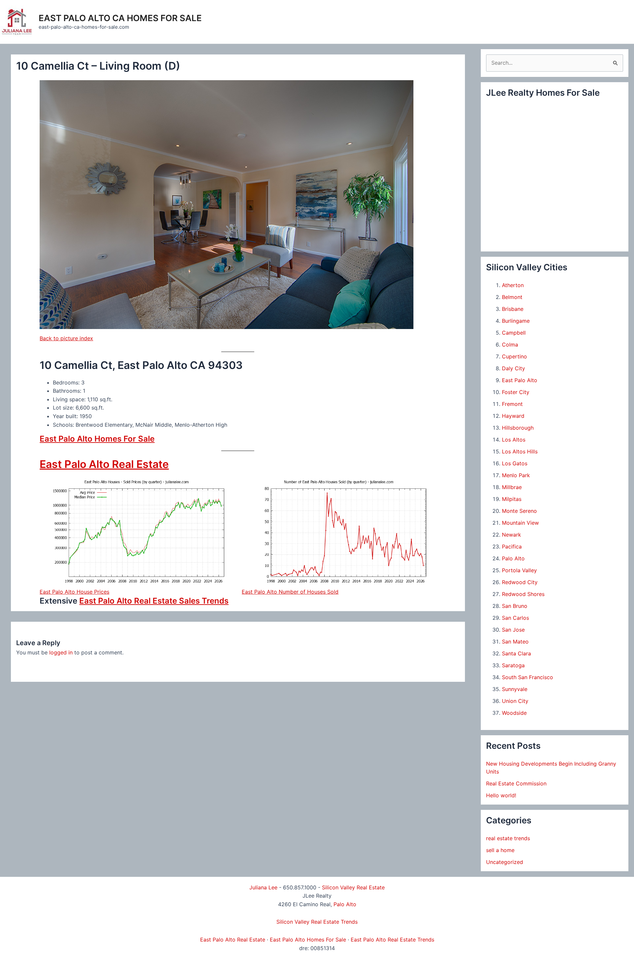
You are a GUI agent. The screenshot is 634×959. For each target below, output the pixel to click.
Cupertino (514, 356)
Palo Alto (513, 558)
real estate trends (508, 838)
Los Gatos (514, 463)
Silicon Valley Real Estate (353, 887)
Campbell (514, 332)
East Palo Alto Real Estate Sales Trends (154, 601)
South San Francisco (527, 677)
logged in (61, 652)
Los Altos (513, 439)
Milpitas (511, 499)
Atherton (513, 285)
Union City (515, 701)
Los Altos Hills (520, 451)
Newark (511, 534)
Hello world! (501, 795)
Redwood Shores (523, 594)
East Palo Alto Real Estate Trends (392, 939)
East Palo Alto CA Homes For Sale (120, 18)
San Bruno (514, 606)
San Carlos (515, 617)
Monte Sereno (519, 511)
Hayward (513, 416)
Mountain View (520, 522)
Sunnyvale (514, 689)
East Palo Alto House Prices (74, 591)
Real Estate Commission (516, 783)
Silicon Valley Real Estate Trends (317, 921)
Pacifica (512, 546)
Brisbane (512, 309)
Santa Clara (516, 653)
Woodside (514, 713)
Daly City (513, 368)
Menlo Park (516, 475)
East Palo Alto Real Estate (104, 464)
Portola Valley (519, 570)
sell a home (500, 850)
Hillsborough (518, 427)
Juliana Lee (263, 887)
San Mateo (515, 641)
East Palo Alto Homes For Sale (97, 439)
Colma (510, 344)
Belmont (512, 297)
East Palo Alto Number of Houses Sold (290, 591)
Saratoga (513, 665)
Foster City (515, 392)
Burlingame (516, 320)
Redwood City (520, 582)
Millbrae (512, 487)
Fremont (512, 404)
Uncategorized (504, 862)
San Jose (513, 629)
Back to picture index (66, 338)
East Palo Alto (519, 380)
